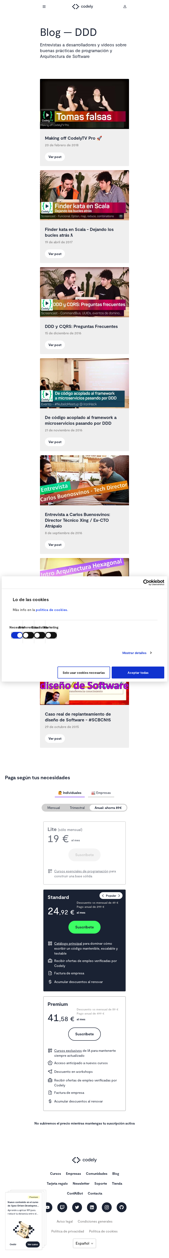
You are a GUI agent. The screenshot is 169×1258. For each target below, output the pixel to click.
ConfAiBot (75, 1193)
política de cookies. (52, 610)
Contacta (95, 1193)
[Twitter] (77, 1207)
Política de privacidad (67, 1231)
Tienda (117, 1183)
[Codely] (84, 6)
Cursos (55, 1173)
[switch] (28, 635)
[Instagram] (107, 1207)
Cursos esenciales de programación (81, 871)
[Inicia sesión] (125, 6)
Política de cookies (103, 1231)
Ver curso (33, 1244)
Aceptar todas (138, 672)
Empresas (73, 1173)
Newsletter (81, 1183)
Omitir (13, 1244)
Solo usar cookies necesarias (84, 672)
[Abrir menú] (44, 6)
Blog (115, 1173)
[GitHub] (122, 1207)
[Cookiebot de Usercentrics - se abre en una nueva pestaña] (146, 582)
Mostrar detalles (134, 653)
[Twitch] (62, 1207)
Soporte (100, 1183)
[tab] (70, 792)
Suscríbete (84, 854)
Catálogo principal (68, 943)
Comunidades (96, 1173)
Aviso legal (65, 1221)
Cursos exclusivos (68, 1050)
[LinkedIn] (92, 1207)
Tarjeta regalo (57, 1183)
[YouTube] (47, 1207)
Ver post (54, 157)
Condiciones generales (95, 1221)
